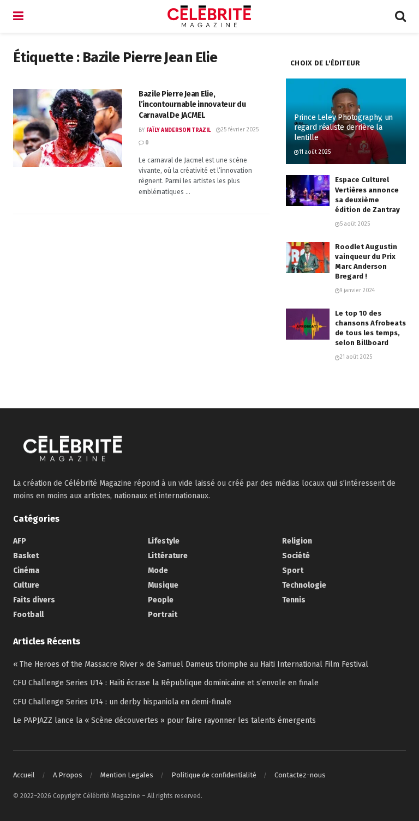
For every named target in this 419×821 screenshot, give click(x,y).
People (160, 600)
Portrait (162, 614)
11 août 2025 (315, 152)
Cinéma (26, 570)
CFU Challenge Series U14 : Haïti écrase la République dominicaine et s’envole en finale (166, 682)
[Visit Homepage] (209, 16)
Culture (26, 585)
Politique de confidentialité (213, 775)
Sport (292, 570)
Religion (297, 541)
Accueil (24, 775)
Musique (163, 585)
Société (296, 555)
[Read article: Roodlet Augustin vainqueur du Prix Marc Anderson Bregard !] (308, 257)
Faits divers (34, 600)
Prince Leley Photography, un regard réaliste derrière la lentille (343, 127)
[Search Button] (400, 16)
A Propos (67, 775)
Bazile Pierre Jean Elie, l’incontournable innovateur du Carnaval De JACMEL (192, 104)
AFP (19, 541)
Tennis (294, 600)
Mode (158, 570)
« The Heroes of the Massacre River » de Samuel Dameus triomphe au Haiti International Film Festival (190, 664)
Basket (26, 555)
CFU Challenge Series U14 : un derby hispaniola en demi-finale (122, 702)
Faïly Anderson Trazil (178, 130)
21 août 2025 (356, 357)
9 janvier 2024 (357, 290)
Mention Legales (126, 775)
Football (28, 614)
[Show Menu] (18, 16)
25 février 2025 (240, 129)
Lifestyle (163, 541)
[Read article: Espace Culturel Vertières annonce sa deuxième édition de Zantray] (308, 190)
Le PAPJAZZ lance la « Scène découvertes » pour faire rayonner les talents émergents (164, 720)
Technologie (304, 585)
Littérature (168, 555)
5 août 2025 (355, 224)
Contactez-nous (300, 775)
